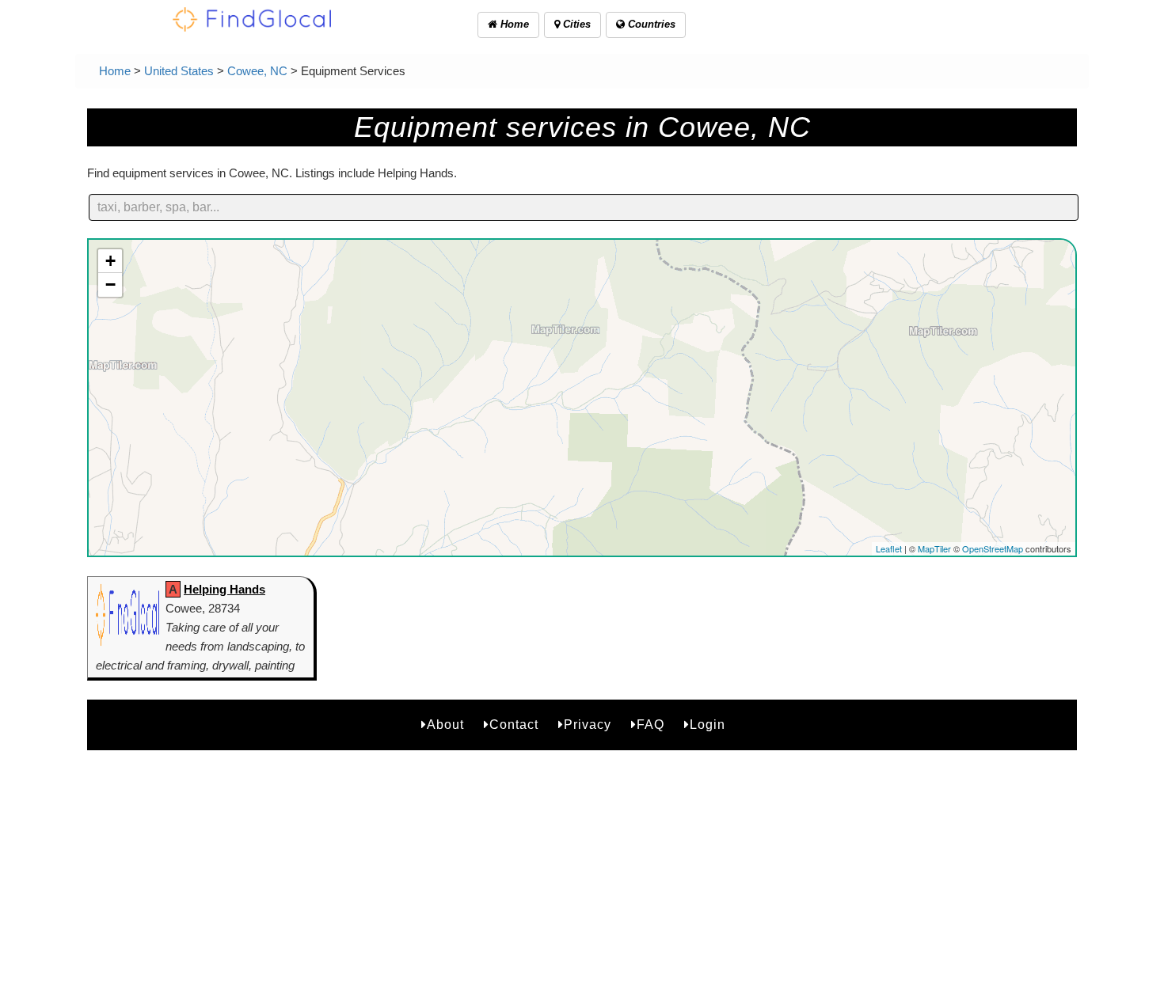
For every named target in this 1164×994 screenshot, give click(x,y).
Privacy (587, 724)
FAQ (650, 724)
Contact (513, 724)
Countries (650, 24)
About (445, 724)
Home (513, 24)
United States (179, 71)
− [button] (110, 284)
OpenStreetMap (992, 548)
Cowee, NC (257, 71)
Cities (575, 24)
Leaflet (889, 548)
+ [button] (110, 261)
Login (707, 724)
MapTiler (934, 548)
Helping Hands (224, 589)
